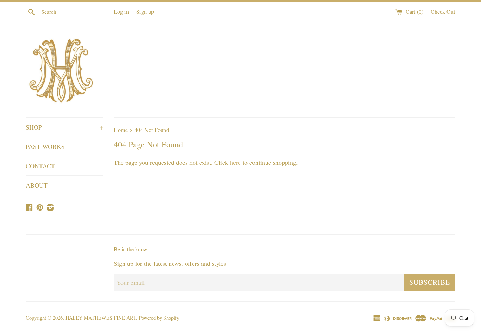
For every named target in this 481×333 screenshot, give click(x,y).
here (235, 162)
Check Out (443, 11)
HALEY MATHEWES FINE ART (100, 317)
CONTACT (40, 166)
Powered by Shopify (159, 317)
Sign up (145, 11)
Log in (121, 11)
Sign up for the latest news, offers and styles (170, 263)
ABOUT (37, 185)
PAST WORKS (45, 146)
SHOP (64, 127)
